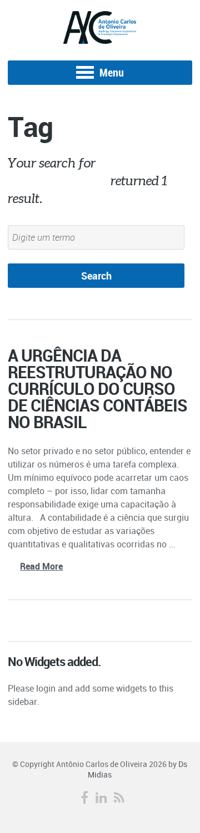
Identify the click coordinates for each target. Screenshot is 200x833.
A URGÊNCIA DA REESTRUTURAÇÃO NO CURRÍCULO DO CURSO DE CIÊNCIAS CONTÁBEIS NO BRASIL (97, 388)
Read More (41, 566)
